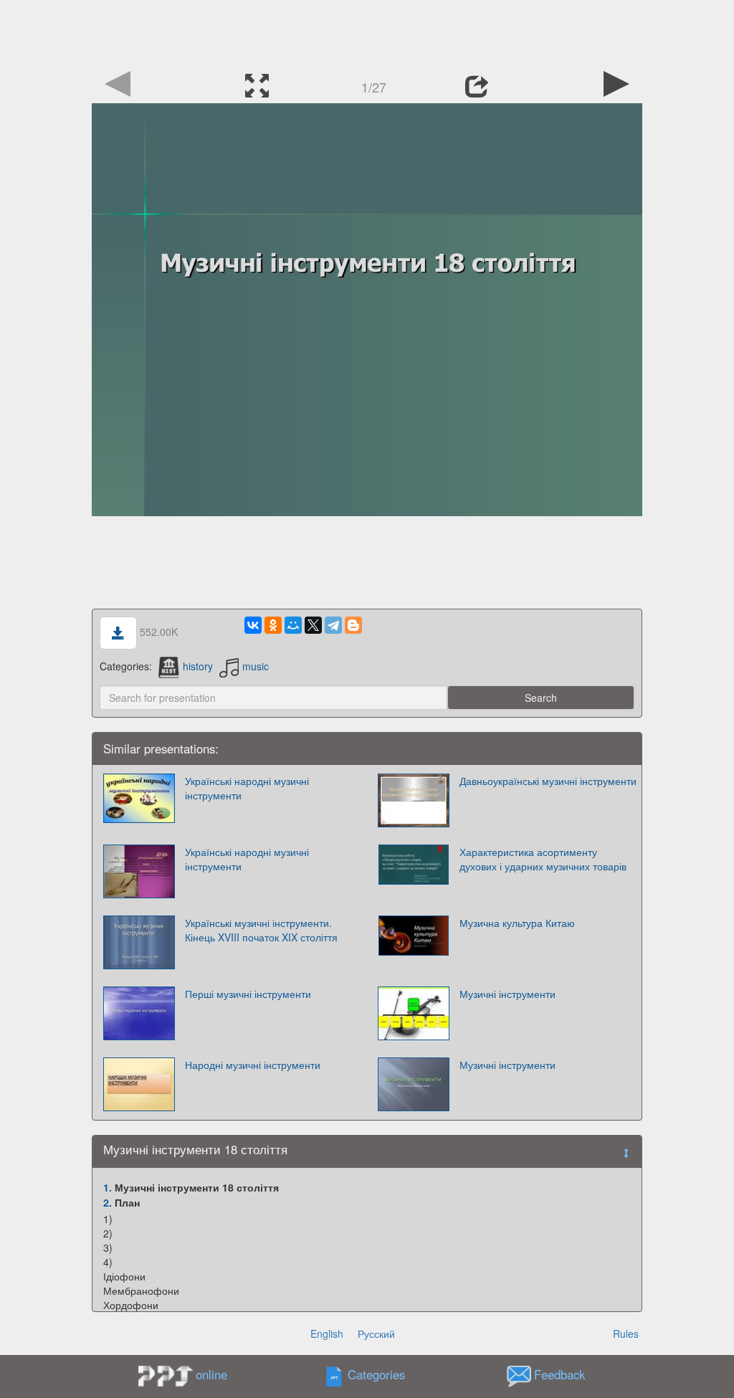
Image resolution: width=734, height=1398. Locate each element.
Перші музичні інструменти (248, 993)
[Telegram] (333, 625)
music (255, 666)
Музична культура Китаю (517, 923)
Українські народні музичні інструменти (247, 788)
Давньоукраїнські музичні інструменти (548, 781)
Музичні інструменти (507, 993)
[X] (313, 625)
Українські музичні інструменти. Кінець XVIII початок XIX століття (261, 930)
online (211, 1374)
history (198, 666)
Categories (376, 1375)
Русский (376, 1333)
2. (107, 1202)
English (326, 1333)
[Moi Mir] (293, 625)
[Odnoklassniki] (273, 625)
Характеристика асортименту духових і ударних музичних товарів (542, 859)
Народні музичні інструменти (252, 1064)
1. (107, 1187)
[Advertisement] (367, 32)
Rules (626, 1333)
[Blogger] (353, 625)
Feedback (559, 1375)
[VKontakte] (253, 625)
